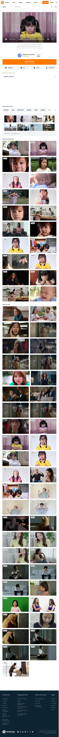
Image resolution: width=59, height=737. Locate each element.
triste (36, 109)
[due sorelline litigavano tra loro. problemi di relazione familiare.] (43, 244)
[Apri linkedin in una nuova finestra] (23, 731)
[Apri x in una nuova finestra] (30, 731)
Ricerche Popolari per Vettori (21, 706)
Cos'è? (13, 73)
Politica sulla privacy (50, 731)
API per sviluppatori (5, 709)
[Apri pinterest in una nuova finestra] (25, 731)
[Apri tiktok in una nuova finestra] (27, 731)
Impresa (4, 704)
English (52, 698)
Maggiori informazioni (9, 76)
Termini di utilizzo (41, 731)
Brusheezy (5, 698)
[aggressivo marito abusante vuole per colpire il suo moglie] (15, 668)
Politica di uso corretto (49, 732)
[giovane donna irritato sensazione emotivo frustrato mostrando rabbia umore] (15, 409)
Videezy (4, 702)
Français (52, 707)
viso (50, 109)
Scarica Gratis (29, 62)
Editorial (28, 2)
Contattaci (37, 700)
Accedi (51, 2)
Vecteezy (4, 700)
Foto (14, 2)
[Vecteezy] (2, 2)
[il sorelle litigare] (43, 603)
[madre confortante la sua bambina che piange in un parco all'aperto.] (43, 180)
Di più (35, 2)
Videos (20, 2)
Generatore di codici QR (6, 723)
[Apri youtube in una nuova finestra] (32, 731)
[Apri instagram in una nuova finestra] (20, 731)
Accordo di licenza (22, 698)
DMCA (19, 700)
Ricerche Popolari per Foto (21, 710)
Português (52, 702)
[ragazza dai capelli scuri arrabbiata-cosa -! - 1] (15, 277)
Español (52, 700)
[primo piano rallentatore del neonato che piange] (43, 293)
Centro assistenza (39, 698)
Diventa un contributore (38, 705)
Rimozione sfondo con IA (6, 719)
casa (13, 109)
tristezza (6, 109)
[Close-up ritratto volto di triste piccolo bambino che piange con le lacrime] (15, 163)
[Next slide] (52, 109)
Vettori (7, 2)
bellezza (29, 109)
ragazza (43, 109)
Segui (38, 56)
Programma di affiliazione (21, 703)
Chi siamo (37, 702)
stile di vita (21, 109)
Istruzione (5, 707)
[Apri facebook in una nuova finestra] (18, 731)
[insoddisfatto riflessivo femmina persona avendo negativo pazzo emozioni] (43, 329)
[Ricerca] (51, 7)
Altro (51, 709)
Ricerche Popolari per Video (21, 713)
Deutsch (52, 704)
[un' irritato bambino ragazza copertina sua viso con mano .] (43, 277)
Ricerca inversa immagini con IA (6, 714)
